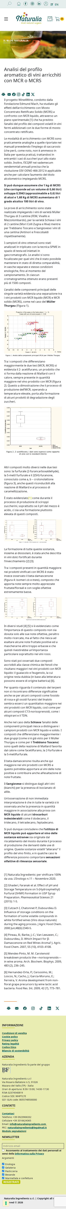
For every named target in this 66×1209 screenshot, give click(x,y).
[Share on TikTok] (23, 94)
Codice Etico (9, 1047)
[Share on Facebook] (14, 94)
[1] (29, 498)
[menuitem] (53, 4)
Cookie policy (10, 1036)
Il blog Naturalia (15, 40)
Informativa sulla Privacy (29, 1153)
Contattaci (8, 1113)
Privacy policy (10, 1040)
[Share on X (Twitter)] (33, 94)
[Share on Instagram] (18, 94)
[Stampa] (3, 94)
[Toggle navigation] (6, 19)
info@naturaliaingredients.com (28, 1124)
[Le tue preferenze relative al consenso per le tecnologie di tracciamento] (6, 1203)
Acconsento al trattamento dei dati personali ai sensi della (31, 1152)
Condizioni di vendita (14, 1033)
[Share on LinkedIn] (28, 94)
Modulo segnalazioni (14, 1131)
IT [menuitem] (52, 4)
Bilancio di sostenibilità (15, 1050)
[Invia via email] (9, 94)
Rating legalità (10, 1043)
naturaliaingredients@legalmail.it (27, 1127)
